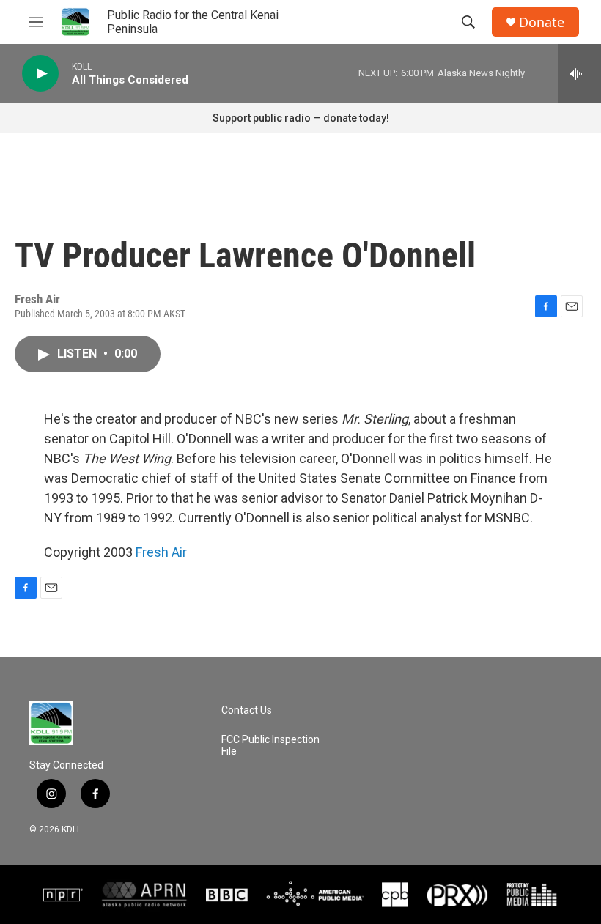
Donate (541, 22)
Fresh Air (161, 552)
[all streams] (579, 73)
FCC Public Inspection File (270, 745)
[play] (40, 73)
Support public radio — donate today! (301, 118)
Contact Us (246, 710)
